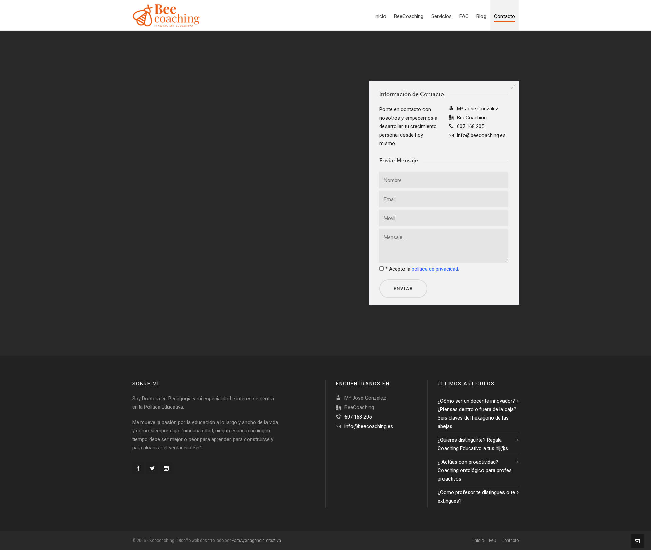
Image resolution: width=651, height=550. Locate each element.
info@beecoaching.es (368, 426)
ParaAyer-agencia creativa (256, 540)
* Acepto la (422, 269)
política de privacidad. (435, 269)
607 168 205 (358, 417)
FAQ (492, 540)
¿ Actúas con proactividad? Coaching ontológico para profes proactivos (475, 470)
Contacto (510, 540)
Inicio (479, 540)
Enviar (403, 288)
